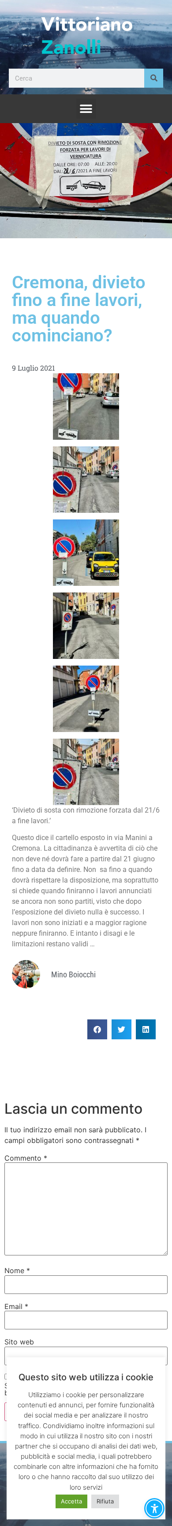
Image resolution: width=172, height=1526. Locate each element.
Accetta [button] (71, 1501)
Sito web (19, 1341)
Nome (17, 1270)
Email (16, 1306)
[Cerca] (153, 78)
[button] (86, 109)
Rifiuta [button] (105, 1501)
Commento (25, 1158)
